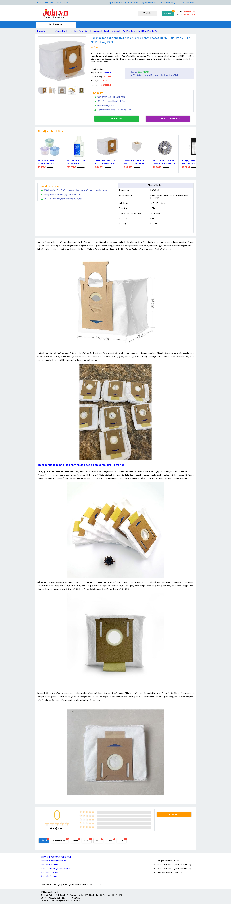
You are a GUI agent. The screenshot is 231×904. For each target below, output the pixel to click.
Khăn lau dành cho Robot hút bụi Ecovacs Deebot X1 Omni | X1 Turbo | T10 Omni (136, 162)
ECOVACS (107, 73)
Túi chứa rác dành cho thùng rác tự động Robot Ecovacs (106, 162)
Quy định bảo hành (49, 876)
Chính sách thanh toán (50, 865)
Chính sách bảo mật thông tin (53, 861)
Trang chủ (42, 31)
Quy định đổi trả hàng (117, 2)
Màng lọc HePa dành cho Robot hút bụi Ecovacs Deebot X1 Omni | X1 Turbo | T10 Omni (165, 162)
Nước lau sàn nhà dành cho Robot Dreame (49, 161)
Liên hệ (181, 2)
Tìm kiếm (147, 13)
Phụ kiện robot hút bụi (60, 31)
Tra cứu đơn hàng (167, 2)
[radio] (47, 824)
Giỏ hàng (168, 13)
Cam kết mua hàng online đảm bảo (143, 2)
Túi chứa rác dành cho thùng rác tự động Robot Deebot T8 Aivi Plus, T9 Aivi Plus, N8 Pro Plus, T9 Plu (115, 31)
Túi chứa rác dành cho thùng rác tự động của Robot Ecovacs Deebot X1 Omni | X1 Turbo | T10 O (193, 162)
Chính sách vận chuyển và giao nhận (56, 857)
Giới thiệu (190, 2)
